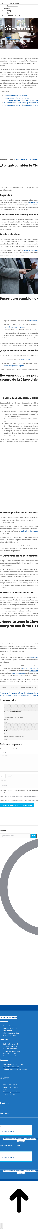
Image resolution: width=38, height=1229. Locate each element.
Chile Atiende (25, 359)
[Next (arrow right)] (2, 1226)
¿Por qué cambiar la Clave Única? (16, 95)
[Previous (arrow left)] (0, 1226)
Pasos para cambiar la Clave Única (16, 98)
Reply (5, 722)
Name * (2, 776)
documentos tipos (18, 673)
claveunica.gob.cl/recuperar (14, 327)
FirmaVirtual (33, 657)
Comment (3, 752)
